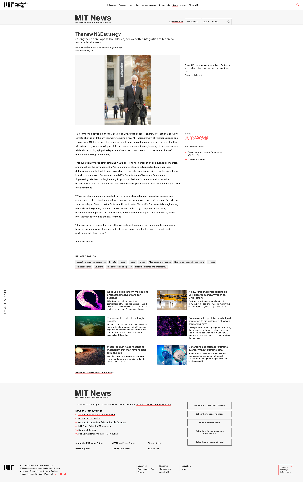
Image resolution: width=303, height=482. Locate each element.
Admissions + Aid (148, 5)
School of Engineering (89, 418)
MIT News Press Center (123, 443)
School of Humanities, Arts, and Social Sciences (102, 422)
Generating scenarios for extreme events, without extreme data (208, 348)
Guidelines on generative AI (210, 442)
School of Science (87, 430)
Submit (228, 22)
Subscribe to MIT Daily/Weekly (209, 405)
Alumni (183, 5)
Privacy (23, 474)
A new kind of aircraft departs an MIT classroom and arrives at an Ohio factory (207, 294)
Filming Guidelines (121, 448)
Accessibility (32, 474)
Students (99, 267)
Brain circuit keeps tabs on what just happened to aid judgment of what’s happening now (209, 321)
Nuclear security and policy (119, 267)
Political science (84, 267)
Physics (211, 262)
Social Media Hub (46, 474)
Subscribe (177, 21)
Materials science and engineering (151, 267)
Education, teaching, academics (91, 262)
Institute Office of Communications (153, 404)
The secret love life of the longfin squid (126, 320)
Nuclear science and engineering (189, 262)
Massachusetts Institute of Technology (36, 465)
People (39, 471)
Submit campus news (209, 422)
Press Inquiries (82, 448)
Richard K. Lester (196, 159)
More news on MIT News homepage (93, 372)
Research (123, 5)
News (175, 5)
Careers (46, 471)
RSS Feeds (153, 448)
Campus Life (164, 5)
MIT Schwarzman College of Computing (98, 433)
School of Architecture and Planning (96, 414)
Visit (22, 471)
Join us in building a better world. (285, 469)
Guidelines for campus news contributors (210, 432)
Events (32, 471)
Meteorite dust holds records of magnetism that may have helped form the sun (126, 349)
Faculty (112, 262)
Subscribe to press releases (209, 414)
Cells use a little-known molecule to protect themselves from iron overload (127, 294)
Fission (123, 262)
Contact (54, 471)
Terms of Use (154, 443)
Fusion (133, 262)
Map (26, 471)
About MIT (193, 5)
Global (142, 262)
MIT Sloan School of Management (95, 426)
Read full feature (84, 241)
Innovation (134, 5)
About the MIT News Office (89, 443)
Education (111, 5)
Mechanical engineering (160, 262)
